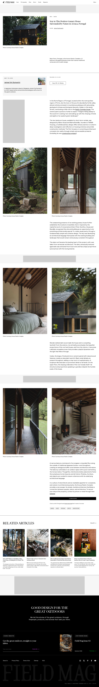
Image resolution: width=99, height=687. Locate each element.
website (52, 494)
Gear (17, 2)
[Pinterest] (88, 661)
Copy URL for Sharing (57, 83)
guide (57, 508)
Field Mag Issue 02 (83, 641)
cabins (55, 16)
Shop (30, 2)
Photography (24, 2)
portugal (63, 508)
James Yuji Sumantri (58, 28)
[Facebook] (91, 661)
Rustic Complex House (83, 109)
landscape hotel (68, 503)
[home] (8, 2)
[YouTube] (95, 661)
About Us (5, 660)
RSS (43, 660)
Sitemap (36, 660)
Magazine (45, 2)
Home (51, 16)
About (34, 2)
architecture (76, 508)
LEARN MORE (73, 498)
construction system (69, 133)
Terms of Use (26, 660)
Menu (94, 2)
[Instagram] (80, 661)
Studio (39, 2)
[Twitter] (84, 661)
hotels (69, 508)
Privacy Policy (15, 660)
